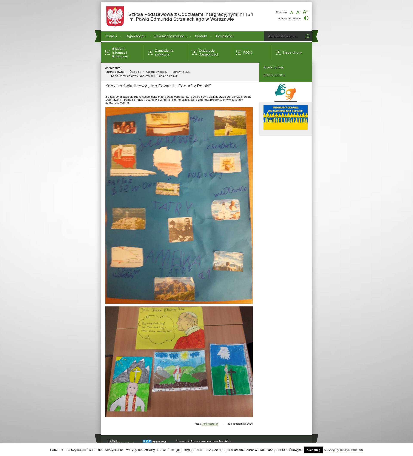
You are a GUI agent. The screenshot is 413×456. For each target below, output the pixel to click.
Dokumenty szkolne (169, 36)
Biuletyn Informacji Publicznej (120, 52)
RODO (247, 52)
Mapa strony (292, 52)
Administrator (210, 423)
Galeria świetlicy (156, 71)
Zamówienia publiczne (164, 52)
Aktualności (224, 36)
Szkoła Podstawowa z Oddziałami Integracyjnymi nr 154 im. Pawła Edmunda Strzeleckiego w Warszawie (193, 17)
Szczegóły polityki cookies (343, 450)
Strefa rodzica (274, 75)
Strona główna (114, 71)
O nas (110, 36)
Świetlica (135, 71)
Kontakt (201, 36)
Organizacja (134, 36)
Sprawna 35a (181, 71)
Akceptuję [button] (313, 449)
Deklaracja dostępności (208, 52)
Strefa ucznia (274, 67)
